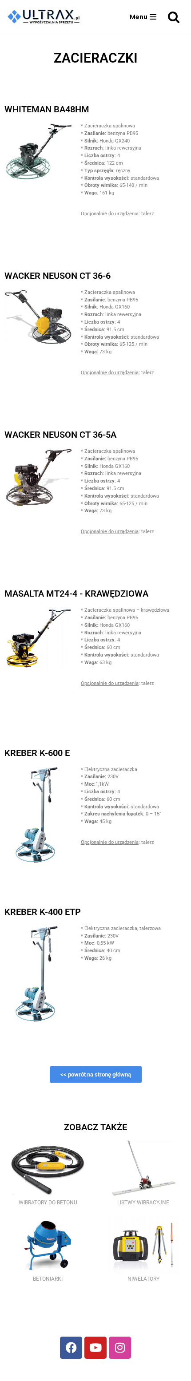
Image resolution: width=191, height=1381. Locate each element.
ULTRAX (105, 1372)
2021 (81, 1372)
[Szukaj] (173, 17)
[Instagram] (120, 1348)
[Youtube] (95, 1348)
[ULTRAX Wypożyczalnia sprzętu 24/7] (46, 17)
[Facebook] (71, 1348)
